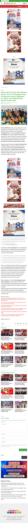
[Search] (26, 3)
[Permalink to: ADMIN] (2, 103)
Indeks (4, 516)
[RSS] (20, 512)
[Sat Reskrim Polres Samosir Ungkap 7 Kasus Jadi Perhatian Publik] (7, 359)
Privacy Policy (16, 516)
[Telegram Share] (23, 324)
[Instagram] (15, 512)
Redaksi (19, 517)
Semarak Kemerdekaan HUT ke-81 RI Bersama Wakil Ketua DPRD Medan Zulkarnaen (14, 306)
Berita (2, 90)
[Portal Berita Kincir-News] (9, 3)
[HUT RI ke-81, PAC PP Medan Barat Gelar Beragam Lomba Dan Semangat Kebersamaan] (21, 332)
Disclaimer (22, 516)
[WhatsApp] (18, 512)
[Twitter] (11, 512)
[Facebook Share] (16, 324)
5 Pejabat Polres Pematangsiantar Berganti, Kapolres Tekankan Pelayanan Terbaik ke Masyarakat (12, 315)
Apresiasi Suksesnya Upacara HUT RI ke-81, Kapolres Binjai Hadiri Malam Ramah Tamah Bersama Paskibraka (13, 309)
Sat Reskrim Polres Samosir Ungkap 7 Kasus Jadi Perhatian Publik (14, 312)
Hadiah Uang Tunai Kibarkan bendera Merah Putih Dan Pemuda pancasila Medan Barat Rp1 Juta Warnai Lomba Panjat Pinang (13, 299)
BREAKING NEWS (9, 102)
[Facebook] (8, 512)
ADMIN (5, 102)
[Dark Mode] (24, 3)
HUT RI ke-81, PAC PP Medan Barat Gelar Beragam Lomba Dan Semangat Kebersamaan (13, 303)
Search (2, 455)
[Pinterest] (13, 512)
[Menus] (2, 3)
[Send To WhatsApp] (26, 324)
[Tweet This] (18, 324)
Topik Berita (15, 102)
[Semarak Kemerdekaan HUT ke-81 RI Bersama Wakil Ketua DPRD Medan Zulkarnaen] (7, 346)
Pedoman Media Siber (11, 517)
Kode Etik (9, 516)
